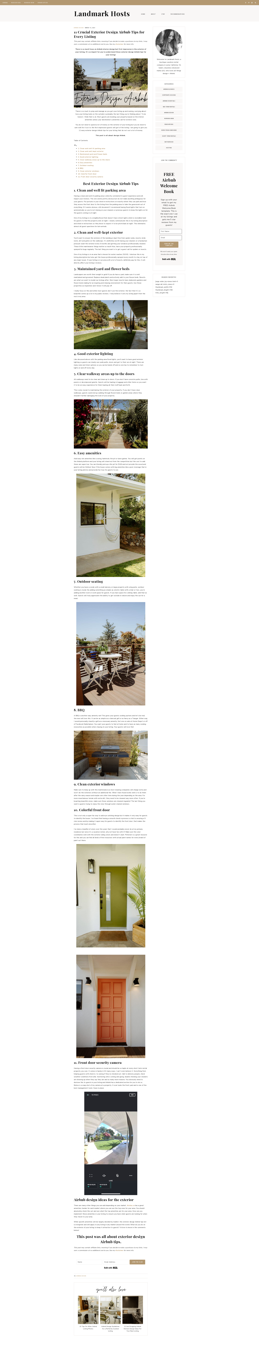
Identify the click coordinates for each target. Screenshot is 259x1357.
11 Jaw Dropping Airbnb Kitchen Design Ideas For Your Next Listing (133, 1329)
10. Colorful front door (87, 174)
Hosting (169, 148)
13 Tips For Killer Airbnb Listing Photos (88, 1328)
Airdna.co (131, 1205)
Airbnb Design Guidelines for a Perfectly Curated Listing (110, 1329)
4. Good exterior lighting (88, 157)
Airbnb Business (169, 89)
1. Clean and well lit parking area (91, 148)
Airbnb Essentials (169, 101)
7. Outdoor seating (86, 165)
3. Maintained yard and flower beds (92, 154)
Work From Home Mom (169, 130)
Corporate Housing (169, 95)
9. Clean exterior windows (88, 171)
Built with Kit (111, 1268)
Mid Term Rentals (169, 107)
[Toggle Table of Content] (75, 146)
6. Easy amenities (85, 163)
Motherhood (169, 142)
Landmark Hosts (102, 13)
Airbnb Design (79, 27)
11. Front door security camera (90, 177)
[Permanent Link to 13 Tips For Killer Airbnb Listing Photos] (88, 1323)
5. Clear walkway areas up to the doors (94, 160)
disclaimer (119, 44)
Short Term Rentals (169, 136)
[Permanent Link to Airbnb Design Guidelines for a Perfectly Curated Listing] (110, 1323)
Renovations (169, 124)
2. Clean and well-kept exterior (90, 151)
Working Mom (169, 118)
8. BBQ (80, 168)
